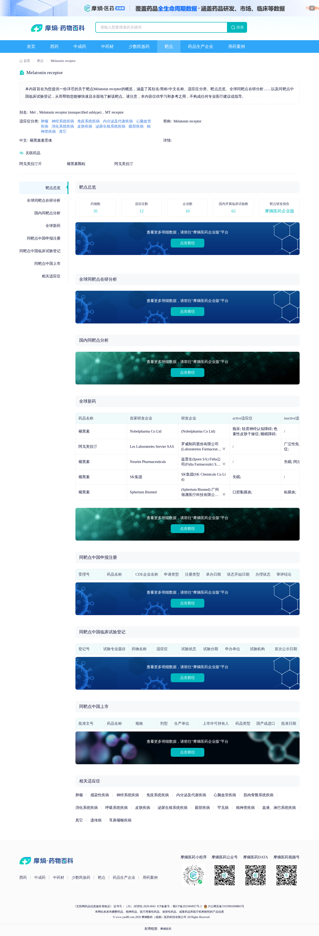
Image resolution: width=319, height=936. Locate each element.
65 (233, 211)
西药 (54, 46)
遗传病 (96, 820)
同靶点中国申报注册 (43, 238)
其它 (63, 131)
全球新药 (53, 226)
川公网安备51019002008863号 (226, 906)
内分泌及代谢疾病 (118, 121)
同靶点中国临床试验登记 (39, 251)
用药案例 (236, 46)
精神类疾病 (245, 808)
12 (141, 211)
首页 (31, 46)
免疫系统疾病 (88, 121)
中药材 (107, 46)
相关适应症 (51, 276)
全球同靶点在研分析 (43, 200)
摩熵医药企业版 (279, 211)
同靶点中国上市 (47, 263)
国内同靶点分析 (47, 213)
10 (187, 211)
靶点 (169, 46)
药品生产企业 (200, 46)
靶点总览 (53, 188)
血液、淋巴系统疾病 (279, 808)
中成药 (80, 46)
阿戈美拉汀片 (30, 164)
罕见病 (223, 808)
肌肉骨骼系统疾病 (258, 795)
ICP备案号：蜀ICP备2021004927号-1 (179, 906)
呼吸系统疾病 (116, 808)
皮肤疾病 (84, 126)
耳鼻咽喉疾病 (120, 820)
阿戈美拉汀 (123, 164)
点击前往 (187, 243)
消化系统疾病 (63, 126)
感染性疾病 (99, 795)
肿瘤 (44, 121)
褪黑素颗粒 (76, 164)
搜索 (240, 27)
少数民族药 (139, 46)
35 (95, 211)
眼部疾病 (136, 126)
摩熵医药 (165, 928)
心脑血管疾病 (225, 795)
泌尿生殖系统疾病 (110, 126)
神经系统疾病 (63, 121)
